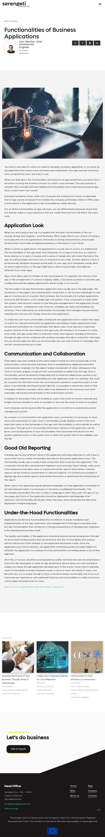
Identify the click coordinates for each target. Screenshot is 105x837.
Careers (92, 790)
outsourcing (77, 690)
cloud (44, 687)
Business (14, 21)
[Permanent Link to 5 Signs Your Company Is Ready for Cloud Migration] (52, 643)
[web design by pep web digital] (99, 810)
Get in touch (18, 749)
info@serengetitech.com (17, 803)
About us (74, 795)
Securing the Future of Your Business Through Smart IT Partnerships (16, 679)
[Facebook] (82, 43)
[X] (75, 43)
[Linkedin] (97, 43)
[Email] (90, 43)
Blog (6, 21)
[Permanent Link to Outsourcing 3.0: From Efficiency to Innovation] (87, 643)
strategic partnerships (17, 690)
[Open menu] (100, 4)
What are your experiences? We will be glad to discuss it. (34, 586)
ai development (83, 687)
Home (73, 785)
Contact (92, 795)
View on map (11, 808)
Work (72, 790)
